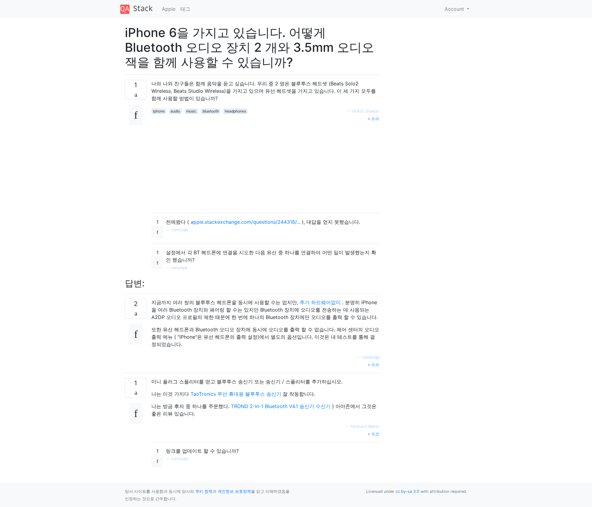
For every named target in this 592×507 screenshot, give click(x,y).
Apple (168, 9)
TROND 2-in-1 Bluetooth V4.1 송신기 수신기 (281, 406)
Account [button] (455, 9)
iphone (159, 111)
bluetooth (211, 111)
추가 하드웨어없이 (321, 302)
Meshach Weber (365, 426)
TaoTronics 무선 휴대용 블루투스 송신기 (237, 394)
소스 (374, 118)
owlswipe (179, 267)
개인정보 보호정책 (234, 491)
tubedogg (370, 357)
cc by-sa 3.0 (407, 491)
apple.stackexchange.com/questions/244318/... (246, 222)
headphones (235, 111)
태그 (185, 9)
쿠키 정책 (203, 491)
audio (175, 111)
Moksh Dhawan (365, 111)
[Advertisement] (265, 165)
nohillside (179, 229)
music (191, 111)
